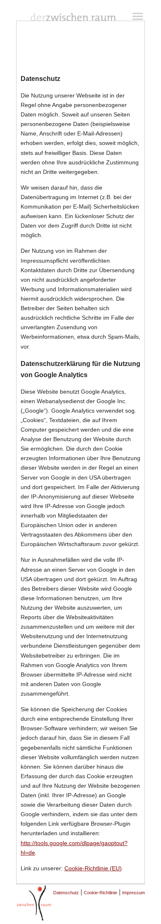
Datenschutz (66, 892)
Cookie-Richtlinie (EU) (93, 868)
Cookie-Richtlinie (100, 892)
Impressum (133, 892)
